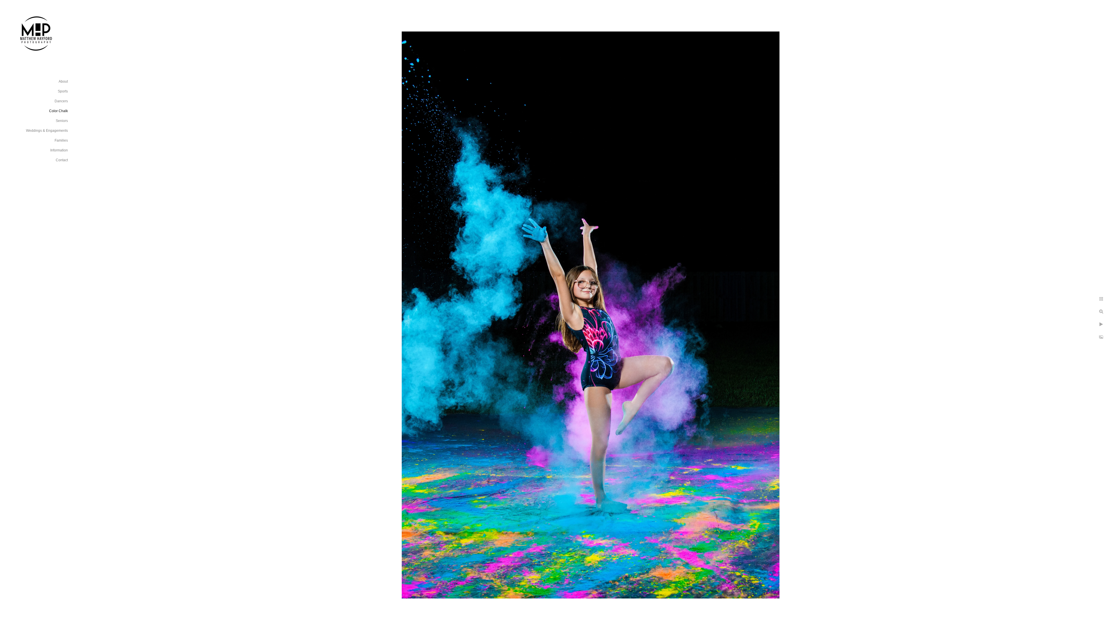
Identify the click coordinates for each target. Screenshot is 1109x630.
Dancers (61, 101)
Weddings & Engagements (47, 131)
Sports (63, 91)
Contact (62, 160)
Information (59, 150)
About (63, 81)
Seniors (62, 121)
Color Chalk (58, 111)
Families (61, 140)
